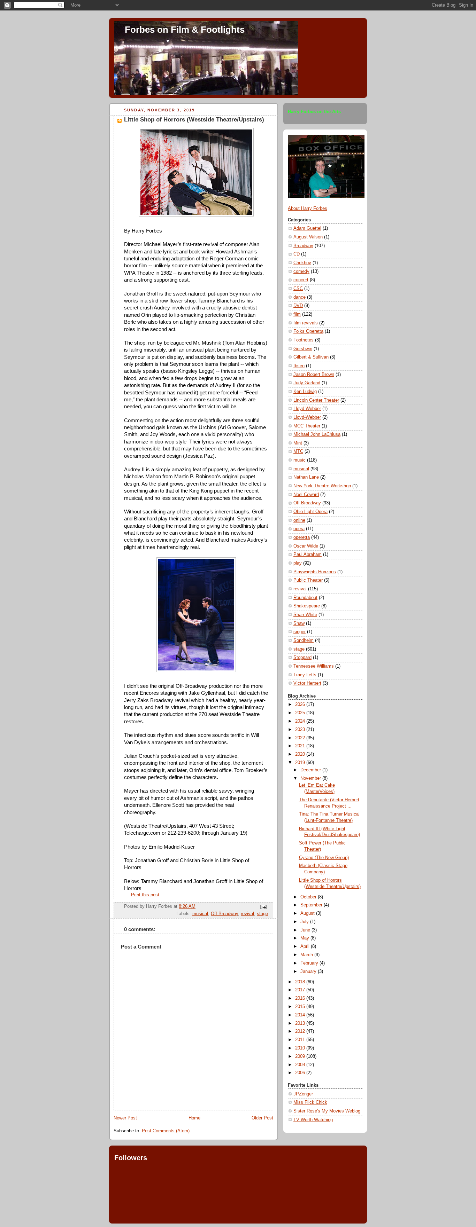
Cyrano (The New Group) (324, 857)
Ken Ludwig (305, 391)
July (305, 921)
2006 (300, 1072)
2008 (300, 1064)
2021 (300, 746)
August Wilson (308, 237)
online (299, 520)
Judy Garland (306, 382)
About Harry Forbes (307, 208)
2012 (300, 1031)
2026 (300, 704)
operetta (301, 537)
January (309, 971)
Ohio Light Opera (310, 511)
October (309, 897)
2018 (300, 982)
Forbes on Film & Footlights (185, 29)
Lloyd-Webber (307, 417)
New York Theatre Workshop (322, 485)
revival (247, 913)
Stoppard (302, 657)
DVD (298, 305)
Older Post (262, 1118)
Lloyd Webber (307, 408)
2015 (300, 1006)
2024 (300, 721)
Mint (297, 443)
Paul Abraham (307, 554)
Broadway (303, 245)
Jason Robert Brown (313, 374)
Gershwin (302, 348)
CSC (298, 288)
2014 (300, 1015)
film (297, 314)
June (306, 930)
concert (300, 279)
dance (299, 297)
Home (194, 1118)
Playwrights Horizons (314, 571)
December (311, 770)
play (297, 563)
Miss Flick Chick (310, 1102)
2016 (300, 998)
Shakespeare (306, 606)
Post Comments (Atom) (166, 1130)
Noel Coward (306, 494)
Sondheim (303, 640)
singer (299, 631)
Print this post (145, 894)
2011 (300, 1039)
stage (262, 913)
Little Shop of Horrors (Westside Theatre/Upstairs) (194, 119)
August (308, 913)
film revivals (305, 323)
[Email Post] (262, 906)
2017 (300, 990)
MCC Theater (306, 426)
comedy (301, 271)
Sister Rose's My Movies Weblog (326, 1111)
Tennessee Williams (313, 666)
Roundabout (305, 597)
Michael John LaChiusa (316, 434)
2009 (300, 1056)
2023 (300, 729)
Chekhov (302, 262)
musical (200, 913)
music (299, 460)
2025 (300, 712)
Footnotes (303, 340)
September (312, 905)
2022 (300, 738)
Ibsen (299, 365)
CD (296, 254)
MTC (298, 451)
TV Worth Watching (313, 1119)
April (305, 946)
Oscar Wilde (305, 546)
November (311, 778)
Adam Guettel (307, 228)
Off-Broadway (224, 913)
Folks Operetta (308, 331)
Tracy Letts (304, 675)
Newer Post (125, 1118)
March (307, 954)
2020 (300, 754)
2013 (300, 1023)
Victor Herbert (307, 683)
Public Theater (308, 580)
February (310, 963)
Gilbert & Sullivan (311, 357)
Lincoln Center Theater (316, 400)
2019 (300, 762)
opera (299, 528)
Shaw (299, 623)
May (305, 938)
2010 (300, 1048)
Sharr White (305, 614)
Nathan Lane (306, 477)
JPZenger (303, 1094)
